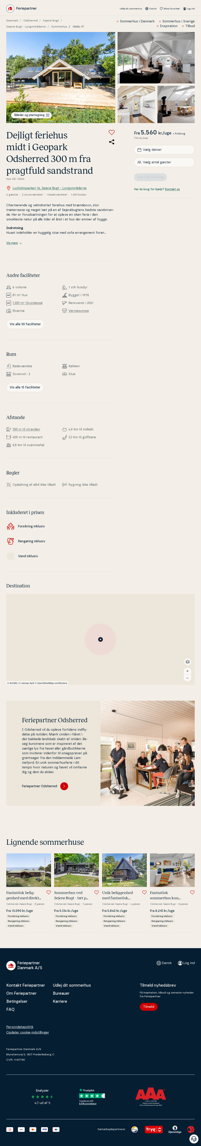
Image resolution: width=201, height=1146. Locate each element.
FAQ (10, 1010)
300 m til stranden (26, 429)
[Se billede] (60, 77)
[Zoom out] (187, 678)
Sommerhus (59, 26)
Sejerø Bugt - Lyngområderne (26, 26)
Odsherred (30, 20)
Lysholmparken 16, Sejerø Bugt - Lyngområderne (50, 188)
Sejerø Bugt (51, 20)
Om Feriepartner (21, 993)
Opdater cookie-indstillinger (27, 1032)
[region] (100, 639)
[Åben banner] (194, 1139)
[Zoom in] (187, 671)
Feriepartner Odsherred (39, 786)
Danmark (12, 20)
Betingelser (16, 1002)
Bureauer (61, 993)
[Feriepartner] (21, 9)
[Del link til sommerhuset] (112, 142)
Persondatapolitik (19, 1027)
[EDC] (134, 1129)
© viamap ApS (26, 683)
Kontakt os (172, 189)
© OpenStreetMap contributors (51, 683)
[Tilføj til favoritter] (112, 132)
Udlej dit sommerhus (131, 8)
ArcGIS (13, 683)
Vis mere (12, 243)
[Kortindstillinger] (188, 662)
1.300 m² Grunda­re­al (27, 303)
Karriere (60, 1002)
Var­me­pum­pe (79, 310)
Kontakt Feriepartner (25, 985)
